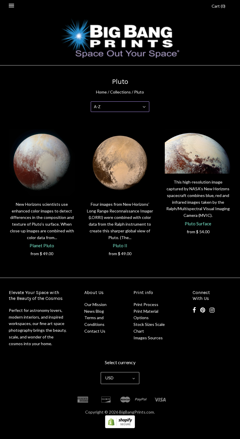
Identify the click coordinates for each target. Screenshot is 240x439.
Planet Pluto (42, 245)
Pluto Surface (198, 223)
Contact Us (94, 331)
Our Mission (95, 304)
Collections (120, 91)
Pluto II (120, 245)
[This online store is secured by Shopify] (120, 426)
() (218, 6)
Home (101, 91)
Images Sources (148, 337)
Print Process (145, 304)
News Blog (94, 311)
